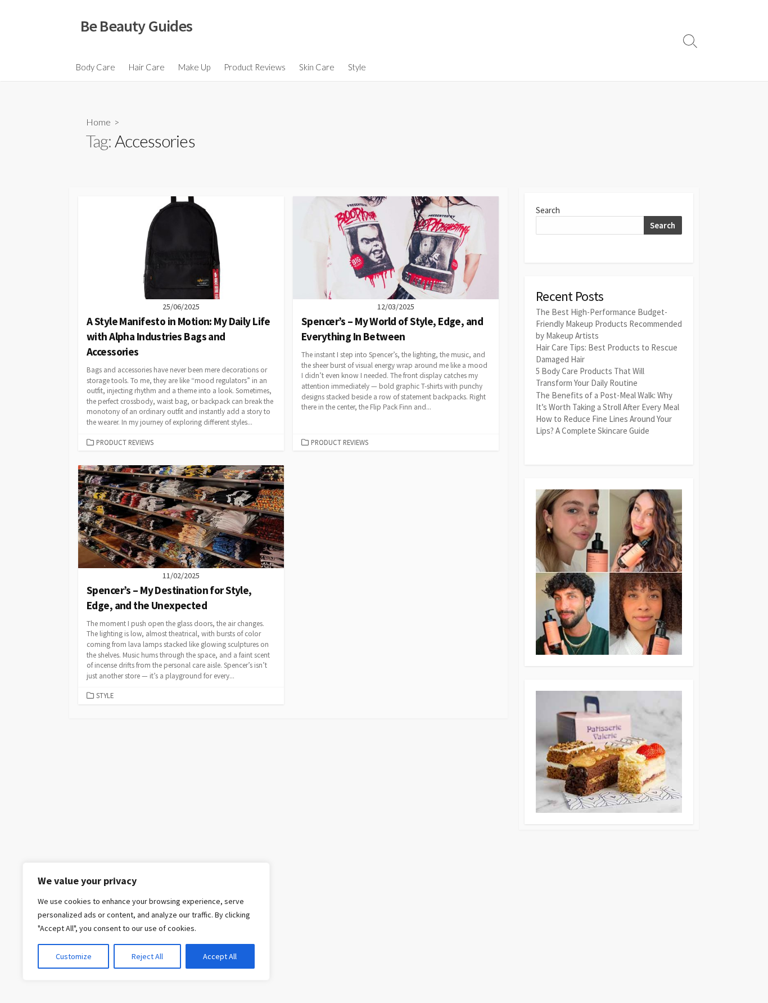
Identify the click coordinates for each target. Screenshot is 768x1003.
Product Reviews (255, 67)
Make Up (194, 67)
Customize (74, 956)
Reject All (147, 956)
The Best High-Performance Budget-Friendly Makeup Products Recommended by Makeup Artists (609, 324)
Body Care (95, 67)
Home (98, 121)
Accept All (220, 956)
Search (548, 210)
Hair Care (147, 67)
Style (357, 67)
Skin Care (317, 67)
